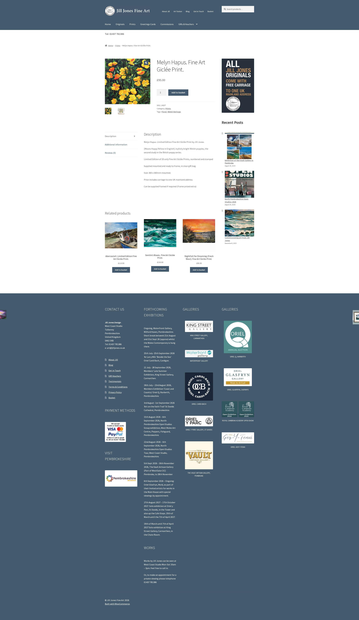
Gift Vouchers (115, 376)
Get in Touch (199, 11)
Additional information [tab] (116, 144)
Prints (132, 24)
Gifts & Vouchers (186, 24)
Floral (164, 111)
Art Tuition (178, 11)
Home (108, 24)
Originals (120, 24)
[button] (146, 63)
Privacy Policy (115, 392)
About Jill (166, 11)
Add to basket (178, 92)
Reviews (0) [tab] (110, 152)
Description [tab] (110, 136)
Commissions (167, 24)
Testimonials (115, 381)
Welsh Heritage (174, 111)
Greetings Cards (148, 24)
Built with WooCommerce (117, 603)
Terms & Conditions (118, 386)
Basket (210, 11)
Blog (188, 11)
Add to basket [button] (121, 270)
